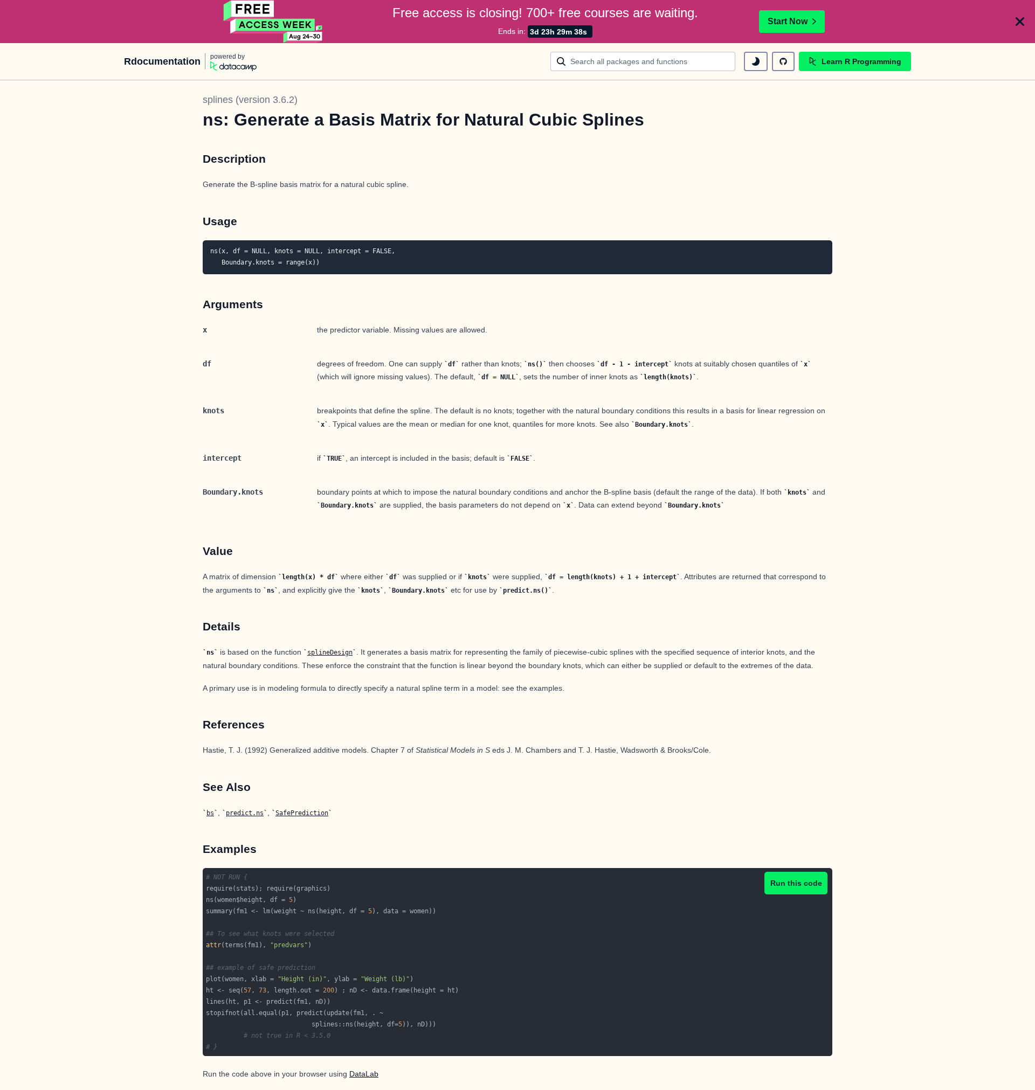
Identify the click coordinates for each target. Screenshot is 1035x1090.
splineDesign (330, 652)
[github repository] (783, 61)
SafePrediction (301, 813)
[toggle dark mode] (756, 61)
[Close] (1020, 21)
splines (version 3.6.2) (250, 99)
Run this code (796, 883)
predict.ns (245, 813)
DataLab (363, 1074)
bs (210, 813)
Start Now (788, 21)
